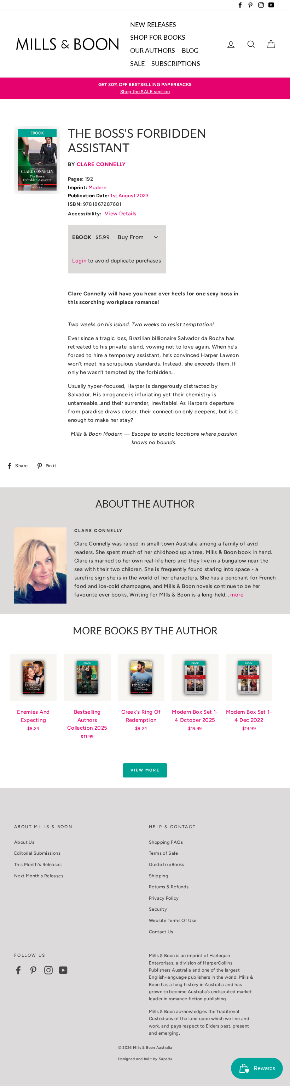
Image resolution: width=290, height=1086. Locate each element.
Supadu (165, 1059)
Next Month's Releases (38, 875)
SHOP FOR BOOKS (157, 37)
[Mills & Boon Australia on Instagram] (48, 970)
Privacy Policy (164, 898)
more (236, 595)
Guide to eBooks (166, 864)
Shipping (158, 875)
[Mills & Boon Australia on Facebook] (18, 970)
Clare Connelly (101, 164)
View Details (121, 213)
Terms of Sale (163, 853)
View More (145, 770)
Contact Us (161, 931)
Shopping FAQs (166, 842)
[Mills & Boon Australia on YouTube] (63, 970)
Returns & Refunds (168, 886)
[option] (145, 88)
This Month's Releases (38, 864)
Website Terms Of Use (173, 920)
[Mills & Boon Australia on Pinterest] (33, 970)
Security (158, 909)
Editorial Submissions (37, 853)
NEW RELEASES (153, 24)
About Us (24, 842)
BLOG (190, 50)
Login (79, 261)
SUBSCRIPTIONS (175, 63)
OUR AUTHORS (152, 50)
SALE (137, 63)
